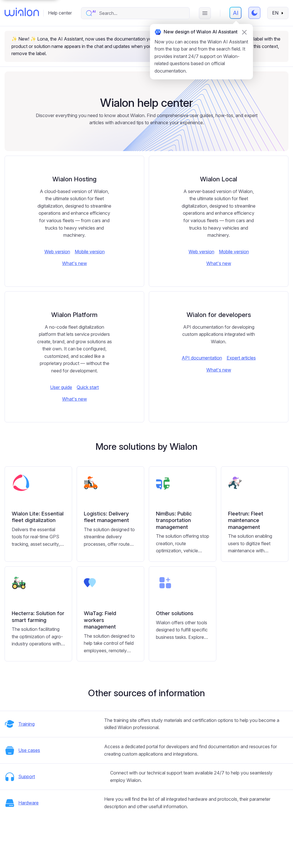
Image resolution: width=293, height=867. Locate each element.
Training (26, 724)
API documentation (202, 358)
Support (26, 776)
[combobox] (141, 13)
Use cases (29, 750)
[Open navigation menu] (205, 13)
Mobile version (90, 251)
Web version (57, 251)
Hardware (28, 803)
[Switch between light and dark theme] (254, 13)
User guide (61, 387)
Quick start (88, 387)
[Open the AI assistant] (235, 13)
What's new (74, 263)
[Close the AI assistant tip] (244, 32)
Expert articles (241, 358)
